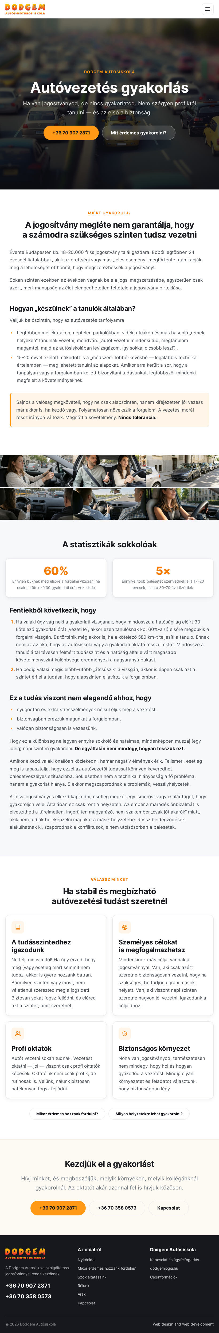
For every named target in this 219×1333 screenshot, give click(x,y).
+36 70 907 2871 (71, 132)
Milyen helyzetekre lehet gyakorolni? (149, 1113)
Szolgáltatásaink (92, 1277)
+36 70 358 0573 (117, 1208)
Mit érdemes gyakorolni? (139, 132)
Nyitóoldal (86, 1259)
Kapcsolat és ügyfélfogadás (174, 1259)
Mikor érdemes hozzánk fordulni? (67, 1113)
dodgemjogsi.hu (164, 1268)
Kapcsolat (168, 1208)
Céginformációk (164, 1277)
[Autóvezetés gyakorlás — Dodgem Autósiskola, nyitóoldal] (25, 8)
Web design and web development (183, 1324)
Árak (82, 1294)
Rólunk (83, 1285)
